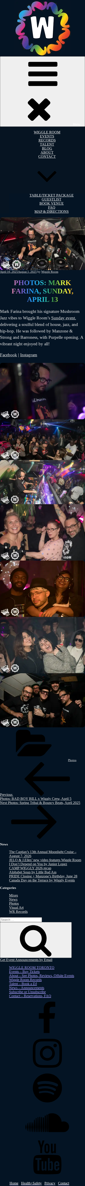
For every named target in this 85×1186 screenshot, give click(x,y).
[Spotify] (47, 1104)
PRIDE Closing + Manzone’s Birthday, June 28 (43, 876)
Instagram (28, 355)
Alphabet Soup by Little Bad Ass (32, 872)
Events (47, 136)
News (13, 899)
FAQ (51, 207)
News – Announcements (26, 988)
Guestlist (51, 199)
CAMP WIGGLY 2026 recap (30, 868)
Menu (76, 124)
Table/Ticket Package (51, 195)
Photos (72, 760)
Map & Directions (51, 211)
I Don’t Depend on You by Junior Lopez (38, 864)
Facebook (8, 355)
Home (14, 1183)
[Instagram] (47, 1069)
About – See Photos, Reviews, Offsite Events (41, 976)
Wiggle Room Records (25, 980)
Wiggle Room (47, 132)
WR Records (18, 912)
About (47, 152)
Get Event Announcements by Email (26, 960)
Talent (47, 144)
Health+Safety (31, 1183)
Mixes (13, 895)
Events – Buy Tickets (24, 971)
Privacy (49, 1183)
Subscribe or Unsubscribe (27, 992)
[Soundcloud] (47, 1138)
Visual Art (16, 907)
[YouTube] (47, 1173)
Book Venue (51, 203)
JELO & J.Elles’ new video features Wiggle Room (45, 860)
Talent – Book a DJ (23, 984)
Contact (63, 1183)
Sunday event (63, 318)
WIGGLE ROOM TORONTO (31, 967)
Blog (47, 148)
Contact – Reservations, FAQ (30, 996)
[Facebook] (47, 1034)
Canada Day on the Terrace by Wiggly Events (42, 880)
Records (47, 140)
